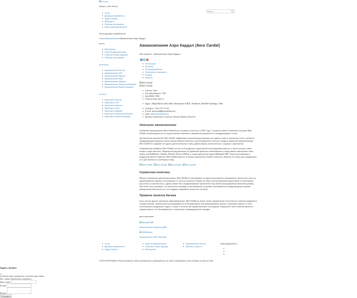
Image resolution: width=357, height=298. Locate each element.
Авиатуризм (110, 49)
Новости (149, 77)
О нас (107, 12)
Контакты (149, 66)
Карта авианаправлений (116, 26)
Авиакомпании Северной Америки (120, 84)
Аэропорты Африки (113, 110)
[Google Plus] (147, 59)
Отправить (6, 296)
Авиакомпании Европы (115, 75)
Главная (103, 38)
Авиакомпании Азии (114, 78)
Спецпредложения (153, 69)
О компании (150, 63)
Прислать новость (193, 246)
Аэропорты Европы (113, 105)
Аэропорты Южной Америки (117, 116)
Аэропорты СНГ (112, 102)
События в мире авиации (116, 54)
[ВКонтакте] (141, 59)
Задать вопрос (111, 18)
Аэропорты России (113, 99)
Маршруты (109, 21)
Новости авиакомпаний (115, 51)
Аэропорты (102, 94)
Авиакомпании (113, 38)
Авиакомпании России (115, 70)
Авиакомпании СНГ (113, 72)
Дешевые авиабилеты (115, 15)
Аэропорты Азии (112, 108)
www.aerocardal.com (160, 113)
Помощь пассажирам (114, 24)
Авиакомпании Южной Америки (119, 86)
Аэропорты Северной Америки (119, 113)
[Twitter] (144, 59)
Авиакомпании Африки (115, 81)
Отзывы (148, 74)
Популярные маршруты (156, 72)
